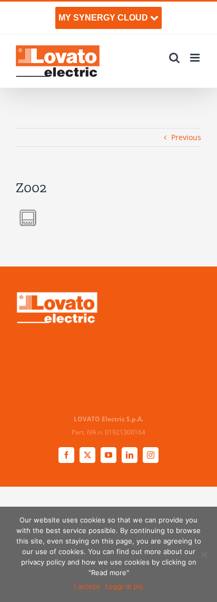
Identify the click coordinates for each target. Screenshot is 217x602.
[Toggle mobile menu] (195, 57)
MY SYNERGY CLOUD (104, 17)
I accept (87, 586)
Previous (186, 137)
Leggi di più (124, 586)
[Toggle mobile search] (174, 57)
